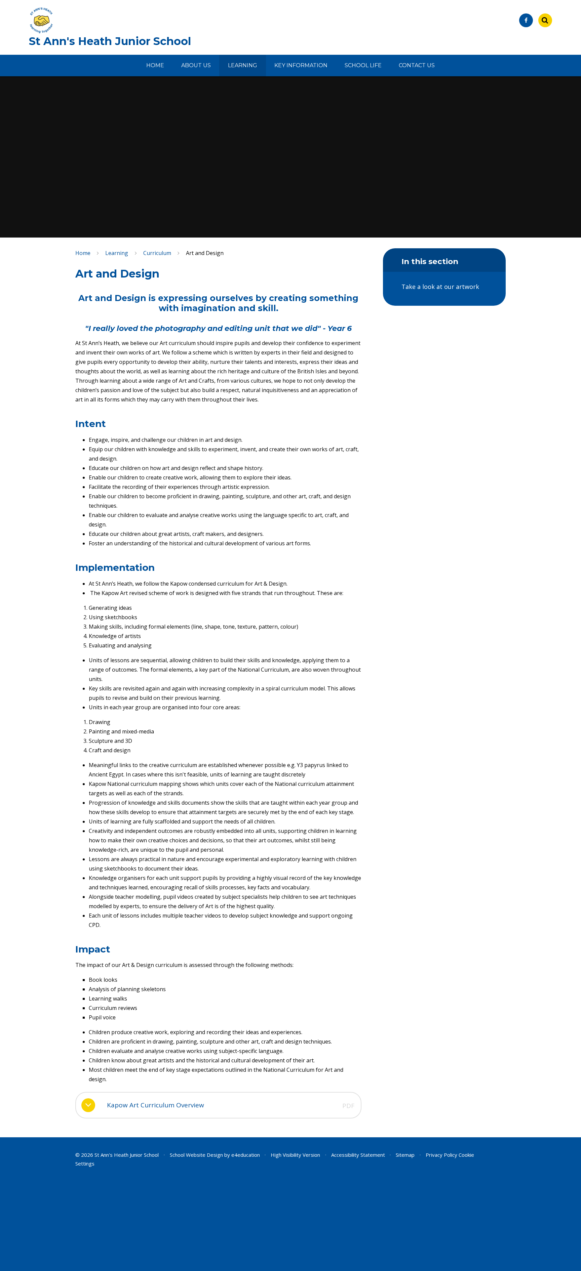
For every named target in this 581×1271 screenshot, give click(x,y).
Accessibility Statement (358, 1154)
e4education (245, 1154)
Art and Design (205, 253)
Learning (116, 253)
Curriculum (157, 253)
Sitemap (405, 1154)
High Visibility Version (295, 1154)
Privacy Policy (441, 1154)
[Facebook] (526, 20)
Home (82, 253)
